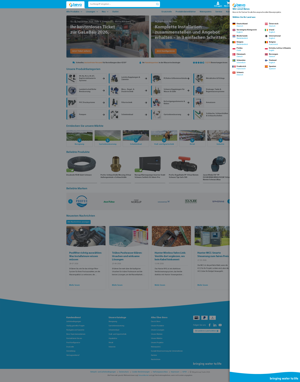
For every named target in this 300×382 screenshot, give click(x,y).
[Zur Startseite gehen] (75, 4)
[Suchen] (157, 4)
